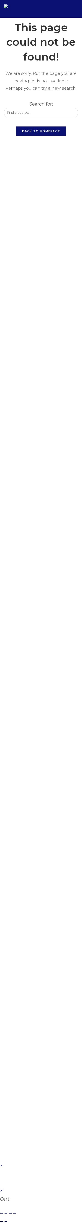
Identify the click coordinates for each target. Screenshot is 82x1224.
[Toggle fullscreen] (6, 1213)
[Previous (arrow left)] (1, 1221)
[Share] (10, 1213)
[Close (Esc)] (14, 1213)
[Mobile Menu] (75, 9)
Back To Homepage (41, 131)
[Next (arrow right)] (6, 1221)
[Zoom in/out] (1, 1213)
